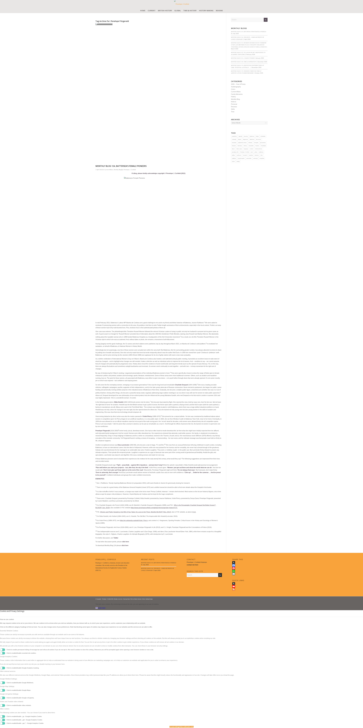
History (233, 96)
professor (239, 155)
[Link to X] (260, 598)
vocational (261, 158)
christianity (262, 136)
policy (256, 152)
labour (233, 148)
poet (252, 152)
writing (238, 161)
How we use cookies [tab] (7, 619)
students (251, 155)
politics (233, 155)
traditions (234, 158)
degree (239, 139)
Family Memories (237, 94)
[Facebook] (250, 565)
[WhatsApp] (250, 571)
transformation (241, 158)
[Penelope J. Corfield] (181, 4)
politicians (261, 152)
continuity (234, 139)
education (234, 142)
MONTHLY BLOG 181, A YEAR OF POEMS (242, 58)
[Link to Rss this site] (263, 598)
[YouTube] (250, 586)
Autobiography (236, 87)
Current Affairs (236, 91)
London (251, 148)
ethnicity (250, 142)
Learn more (101, 608)
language (246, 148)
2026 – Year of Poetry (238, 84)
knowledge (263, 145)
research (245, 155)
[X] (250, 562)
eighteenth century (242, 142)
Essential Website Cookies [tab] (9, 631)
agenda (240, 136)
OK (96, 608)
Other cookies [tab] (4, 709)
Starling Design (149, 599)
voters (233, 161)
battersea (252, 136)
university (255, 158)
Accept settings (174, 727)
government (263, 142)
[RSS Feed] (250, 589)
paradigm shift (235, 152)
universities (248, 158)
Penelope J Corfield (244, 152)
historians (240, 145)
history (245, 145)
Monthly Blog (235, 99)
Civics (233, 89)
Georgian (256, 142)
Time (232, 112)
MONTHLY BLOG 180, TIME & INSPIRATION (243, 62)
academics (234, 136)
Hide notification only (187, 727)
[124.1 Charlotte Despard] (103, 24)
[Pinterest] (250, 568)
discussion (258, 139)
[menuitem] (143, 10)
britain (257, 136)
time (262, 155)
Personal (234, 104)
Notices (233, 102)
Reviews (234, 107)
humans (257, 145)
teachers (257, 155)
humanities (251, 145)
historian (234, 145)
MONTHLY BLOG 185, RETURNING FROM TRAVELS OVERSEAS (248, 31)
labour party (239, 148)
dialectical (252, 139)
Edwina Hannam (137, 599)
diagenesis (245, 139)
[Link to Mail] (266, 598)
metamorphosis (258, 148)
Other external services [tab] (7, 671)
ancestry (246, 136)
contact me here (192, 565)
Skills (233, 109)
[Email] (250, 573)
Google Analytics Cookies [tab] (8, 656)
